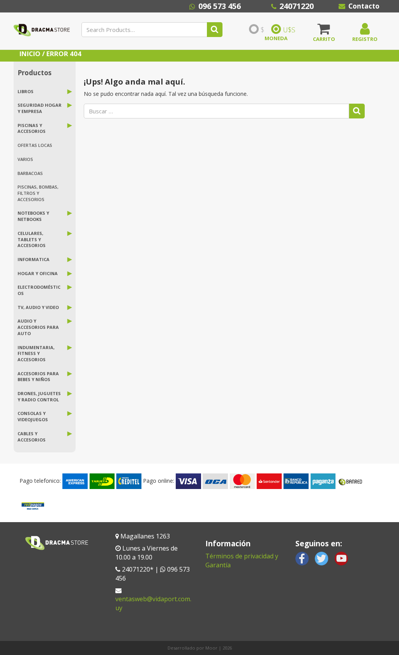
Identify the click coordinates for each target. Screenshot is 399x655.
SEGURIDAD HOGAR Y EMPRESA (40, 108)
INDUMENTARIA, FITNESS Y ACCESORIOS (36, 353)
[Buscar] (214, 29)
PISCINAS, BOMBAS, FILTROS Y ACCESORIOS (38, 193)
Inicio (30, 53)
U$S (289, 29)
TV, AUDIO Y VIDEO (38, 307)
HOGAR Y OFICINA (38, 273)
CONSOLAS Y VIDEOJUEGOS (33, 416)
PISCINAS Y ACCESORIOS (32, 128)
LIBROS (26, 91)
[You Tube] (341, 557)
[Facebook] (302, 557)
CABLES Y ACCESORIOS (32, 437)
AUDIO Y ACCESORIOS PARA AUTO (38, 327)
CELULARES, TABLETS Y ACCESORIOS (32, 239)
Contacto (364, 6)
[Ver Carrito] (324, 31)
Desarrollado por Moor (192, 648)
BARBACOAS (30, 173)
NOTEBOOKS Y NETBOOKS (33, 216)
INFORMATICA (33, 259)
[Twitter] (321, 557)
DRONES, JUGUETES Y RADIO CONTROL (39, 396)
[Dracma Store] (42, 32)
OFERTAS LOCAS (35, 145)
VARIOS (25, 159)
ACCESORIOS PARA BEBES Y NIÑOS (38, 377)
